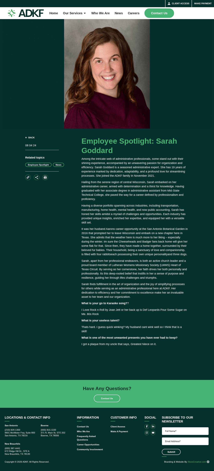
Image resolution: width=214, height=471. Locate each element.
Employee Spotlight (38, 165)
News (58, 165)
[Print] (45, 177)
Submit (171, 452)
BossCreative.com (197, 462)
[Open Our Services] (84, 13)
